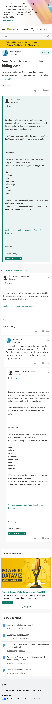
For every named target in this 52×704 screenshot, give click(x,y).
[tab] (25, 606)
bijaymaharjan (25, 638)
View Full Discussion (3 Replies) (15, 270)
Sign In (46, 29)
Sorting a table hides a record (20, 625)
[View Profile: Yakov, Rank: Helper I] (5, 53)
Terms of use (37, 690)
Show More (9, 79)
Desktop (7, 36)
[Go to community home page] (18, 29)
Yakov (12, 51)
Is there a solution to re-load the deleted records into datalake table (28, 646)
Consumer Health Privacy (34, 699)
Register (39, 29)
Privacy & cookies (23, 690)
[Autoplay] (22, 606)
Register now (8, 20)
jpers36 (20, 628)
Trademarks (6, 695)
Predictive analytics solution (19, 669)
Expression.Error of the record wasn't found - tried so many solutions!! (26, 658)
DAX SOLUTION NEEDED (18, 635)
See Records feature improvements (18, 305)
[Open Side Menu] (3, 29)
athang (22, 673)
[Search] (32, 29)
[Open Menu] (48, 36)
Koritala (22, 650)
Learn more (34, 45)
